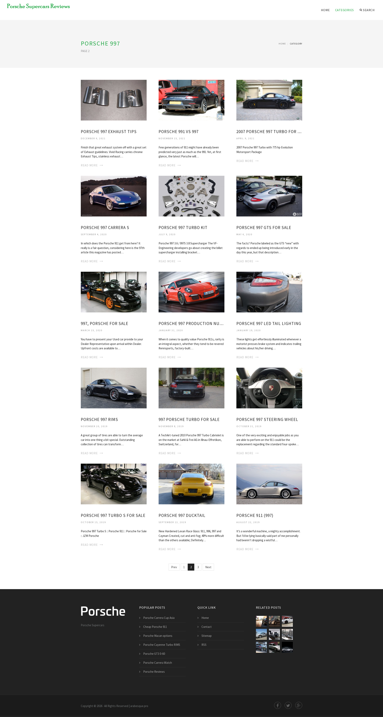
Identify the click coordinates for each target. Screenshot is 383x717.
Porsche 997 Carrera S (105, 227)
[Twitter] (288, 705)
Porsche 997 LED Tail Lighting (268, 323)
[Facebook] (277, 705)
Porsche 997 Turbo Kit (183, 227)
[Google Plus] (298, 705)
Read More (89, 165)
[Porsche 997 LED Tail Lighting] (269, 291)
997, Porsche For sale (104, 323)
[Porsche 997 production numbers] (191, 291)
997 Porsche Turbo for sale (189, 419)
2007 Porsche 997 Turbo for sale (269, 131)
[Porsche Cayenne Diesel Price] (261, 647)
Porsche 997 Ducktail (182, 515)
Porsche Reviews (154, 672)
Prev (174, 567)
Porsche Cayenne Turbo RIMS (161, 645)
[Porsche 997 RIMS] (114, 387)
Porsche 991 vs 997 (178, 131)
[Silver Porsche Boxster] (261, 634)
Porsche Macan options (157, 636)
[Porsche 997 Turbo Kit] (191, 196)
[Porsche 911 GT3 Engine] (287, 634)
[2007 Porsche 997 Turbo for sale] (269, 100)
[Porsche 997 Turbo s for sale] (114, 483)
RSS (203, 645)
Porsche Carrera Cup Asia (159, 618)
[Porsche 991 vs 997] (191, 100)
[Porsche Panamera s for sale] (287, 621)
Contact (206, 627)
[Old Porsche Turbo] (287, 647)
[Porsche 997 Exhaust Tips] (114, 100)
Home (325, 10)
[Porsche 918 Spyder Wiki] (274, 621)
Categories (344, 10)
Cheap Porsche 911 (155, 627)
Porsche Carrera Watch (157, 663)
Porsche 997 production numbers (191, 323)
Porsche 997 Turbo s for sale (113, 515)
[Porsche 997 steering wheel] (269, 387)
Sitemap (206, 636)
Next (208, 567)
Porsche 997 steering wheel (267, 419)
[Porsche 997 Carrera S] (114, 196)
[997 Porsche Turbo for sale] (191, 387)
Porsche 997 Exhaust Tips (109, 131)
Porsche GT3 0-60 (154, 654)
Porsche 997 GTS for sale (263, 227)
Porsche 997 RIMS (99, 419)
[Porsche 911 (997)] (269, 483)
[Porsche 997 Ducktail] (191, 483)
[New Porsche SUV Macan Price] (261, 621)
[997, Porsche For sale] (114, 291)
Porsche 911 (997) (254, 515)
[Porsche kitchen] (274, 634)
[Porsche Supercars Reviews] (36, 6)
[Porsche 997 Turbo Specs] (274, 647)
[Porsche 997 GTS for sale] (269, 196)
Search (369, 10)
